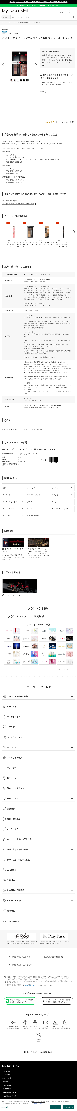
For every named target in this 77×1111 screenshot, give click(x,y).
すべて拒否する (68, 1107)
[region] (38, 1105)
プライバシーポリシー (38, 1103)
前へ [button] (3, 65)
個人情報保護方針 (6, 1089)
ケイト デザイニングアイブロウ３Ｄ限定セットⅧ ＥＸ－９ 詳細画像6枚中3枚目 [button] (18, 80)
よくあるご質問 (6, 1074)
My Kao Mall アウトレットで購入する (53, 102)
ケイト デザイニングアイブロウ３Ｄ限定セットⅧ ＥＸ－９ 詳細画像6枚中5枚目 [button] (24, 80)
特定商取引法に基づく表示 (9, 1096)
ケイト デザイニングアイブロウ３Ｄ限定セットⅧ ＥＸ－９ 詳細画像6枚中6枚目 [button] (27, 80)
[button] (74, 231)
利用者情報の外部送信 (8, 1092)
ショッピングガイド (7, 1071)
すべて (5, 17)
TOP (3, 22)
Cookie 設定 (5, 1107)
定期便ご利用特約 (6, 1085)
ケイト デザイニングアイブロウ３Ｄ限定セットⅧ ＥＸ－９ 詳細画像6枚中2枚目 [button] (15, 80)
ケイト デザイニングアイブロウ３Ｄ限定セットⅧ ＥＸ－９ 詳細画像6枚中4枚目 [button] (21, 80)
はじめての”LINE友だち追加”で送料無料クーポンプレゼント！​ (38, 5)
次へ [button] (36, 65)
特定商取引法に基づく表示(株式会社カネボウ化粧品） (54, 117)
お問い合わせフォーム (31, 985)
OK (55, 1107)
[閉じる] (74, 1102)
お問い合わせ (5, 1078)
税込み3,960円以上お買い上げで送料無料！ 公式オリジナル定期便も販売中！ (39, 2)
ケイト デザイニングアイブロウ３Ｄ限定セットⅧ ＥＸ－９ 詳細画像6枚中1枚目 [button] (12, 80)
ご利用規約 (5, 1081)
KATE (9, 22)
